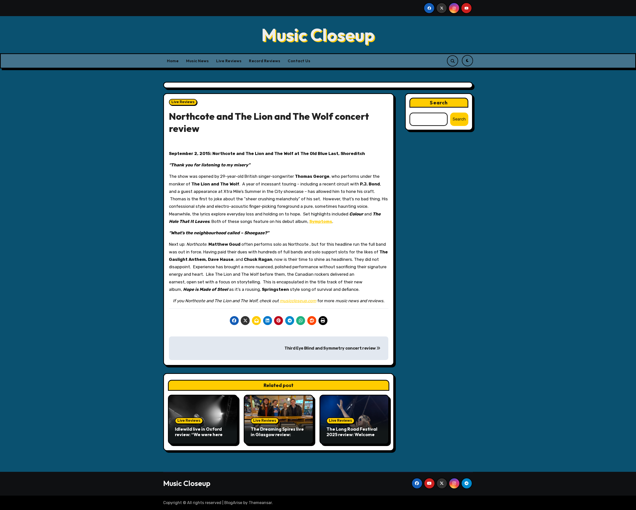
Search (439, 102)
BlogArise (233, 502)
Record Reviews (264, 60)
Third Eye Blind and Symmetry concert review (330, 348)
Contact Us (299, 60)
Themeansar (260, 502)
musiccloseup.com (298, 300)
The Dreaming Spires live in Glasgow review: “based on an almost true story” (278, 437)
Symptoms (320, 221)
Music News (197, 60)
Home (173, 60)
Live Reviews (228, 60)
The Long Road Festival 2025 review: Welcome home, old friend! (351, 434)
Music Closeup (318, 35)
